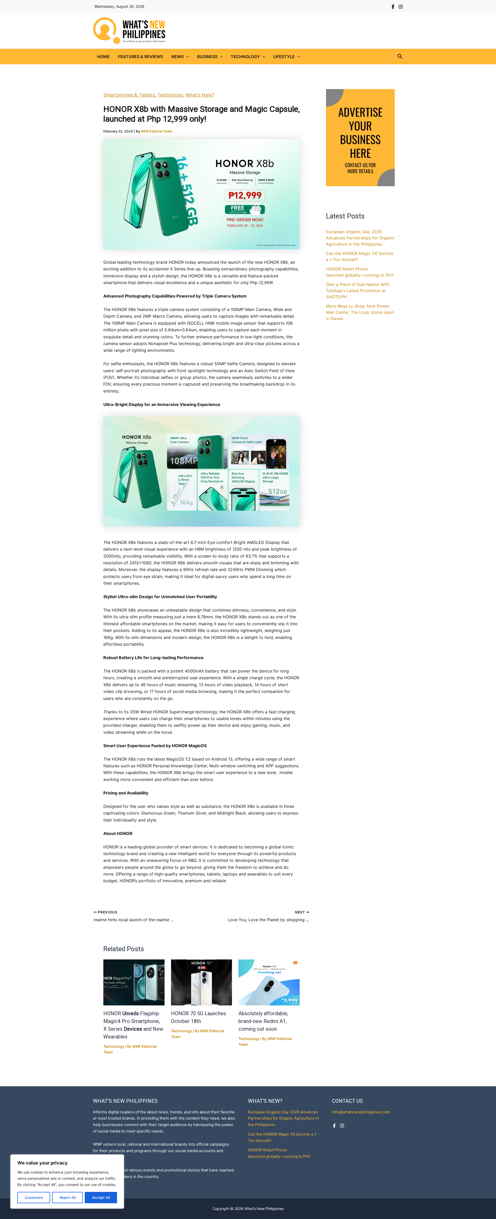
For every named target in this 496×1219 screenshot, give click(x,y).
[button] (186, 56)
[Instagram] (400, 6)
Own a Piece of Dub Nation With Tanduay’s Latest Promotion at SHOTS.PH (357, 290)
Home (103, 56)
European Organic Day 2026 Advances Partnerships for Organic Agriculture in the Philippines (360, 238)
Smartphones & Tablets (129, 95)
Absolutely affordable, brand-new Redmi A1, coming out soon (263, 1021)
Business (207, 56)
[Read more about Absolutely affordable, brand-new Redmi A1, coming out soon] (269, 982)
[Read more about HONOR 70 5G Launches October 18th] (201, 982)
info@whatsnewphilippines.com (361, 1111)
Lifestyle (284, 56)
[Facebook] (393, 6)
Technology (245, 56)
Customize (34, 1197)
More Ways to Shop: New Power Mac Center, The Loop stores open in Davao (360, 312)
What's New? (199, 95)
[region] (67, 1181)
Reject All (67, 1197)
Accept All (101, 1197)
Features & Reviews (140, 56)
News (177, 56)
